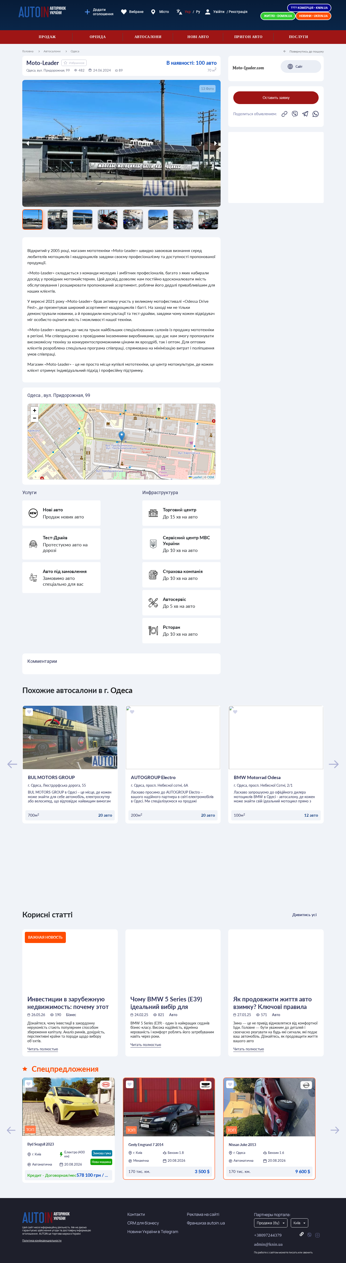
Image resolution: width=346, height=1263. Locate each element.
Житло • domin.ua (278, 16)
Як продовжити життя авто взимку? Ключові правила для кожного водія (272, 1002)
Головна (27, 51)
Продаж (47, 37)
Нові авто (198, 37)
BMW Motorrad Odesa (257, 777)
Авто (173, 1015)
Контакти (136, 1214)
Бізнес (71, 1015)
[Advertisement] (276, 167)
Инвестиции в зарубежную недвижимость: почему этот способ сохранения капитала (68, 1002)
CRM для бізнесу (143, 1223)
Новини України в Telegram (152, 1231)
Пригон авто (248, 37)
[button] (122, 436)
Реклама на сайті (203, 1214)
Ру (198, 12)
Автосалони (148, 37)
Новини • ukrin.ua (313, 16)
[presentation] (47, 143)
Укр (188, 12)
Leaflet (197, 477)
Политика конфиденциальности (42, 1240)
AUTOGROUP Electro (153, 777)
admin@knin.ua (268, 1244)
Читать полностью (42, 1049)
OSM (210, 477)
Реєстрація (238, 12)
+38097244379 (268, 1235)
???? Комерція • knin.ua (309, 8)
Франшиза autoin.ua (206, 1223)
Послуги (298, 37)
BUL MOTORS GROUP (51, 777)
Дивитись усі (304, 914)
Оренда (98, 37)
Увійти (218, 12)
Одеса (75, 51)
